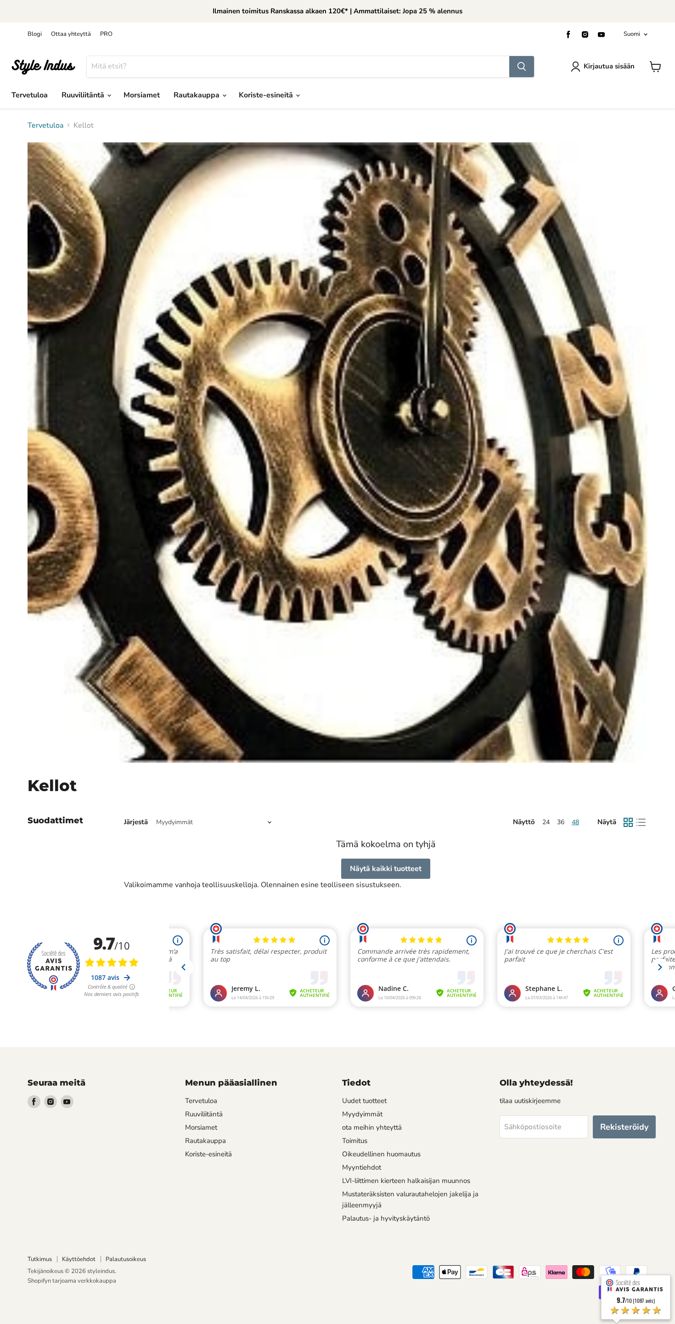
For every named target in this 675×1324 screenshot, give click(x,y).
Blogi (35, 34)
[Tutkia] (521, 66)
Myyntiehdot (361, 1167)
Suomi (632, 34)
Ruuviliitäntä (84, 95)
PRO (106, 34)
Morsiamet (142, 95)
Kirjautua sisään (609, 66)
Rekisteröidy (624, 1126)
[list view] (641, 822)
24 (546, 822)
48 (575, 822)
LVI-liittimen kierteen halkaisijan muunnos (406, 1180)
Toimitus (354, 1140)
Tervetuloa (29, 95)
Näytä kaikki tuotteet (386, 869)
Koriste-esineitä (267, 95)
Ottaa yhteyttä (71, 34)
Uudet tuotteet (364, 1100)
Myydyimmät (362, 1114)
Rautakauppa (197, 95)
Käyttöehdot (79, 1259)
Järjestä (136, 822)
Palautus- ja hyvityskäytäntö (386, 1218)
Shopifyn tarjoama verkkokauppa (72, 1281)
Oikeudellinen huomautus (381, 1154)
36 (560, 822)
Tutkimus (40, 1259)
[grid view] (628, 822)
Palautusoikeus (126, 1259)
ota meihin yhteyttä (372, 1127)
